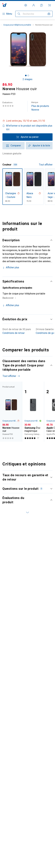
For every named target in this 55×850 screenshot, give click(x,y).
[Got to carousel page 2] (28, 75)
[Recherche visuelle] (49, 14)
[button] (27, 121)
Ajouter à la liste (41, 145)
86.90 (7, 84)
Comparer (16, 145)
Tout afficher (46, 164)
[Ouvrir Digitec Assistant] (41, 5)
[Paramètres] (25, 5)
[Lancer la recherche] (19, 14)
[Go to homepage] (4, 5)
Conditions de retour (13, 333)
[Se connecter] (34, 5)
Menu (9, 13)
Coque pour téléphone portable (17, 25)
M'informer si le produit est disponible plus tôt (29, 127)
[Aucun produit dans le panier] (49, 5)
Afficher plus (12, 267)
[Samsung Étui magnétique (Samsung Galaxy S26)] (33, 412)
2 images (27, 79)
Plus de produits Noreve (40, 106)
